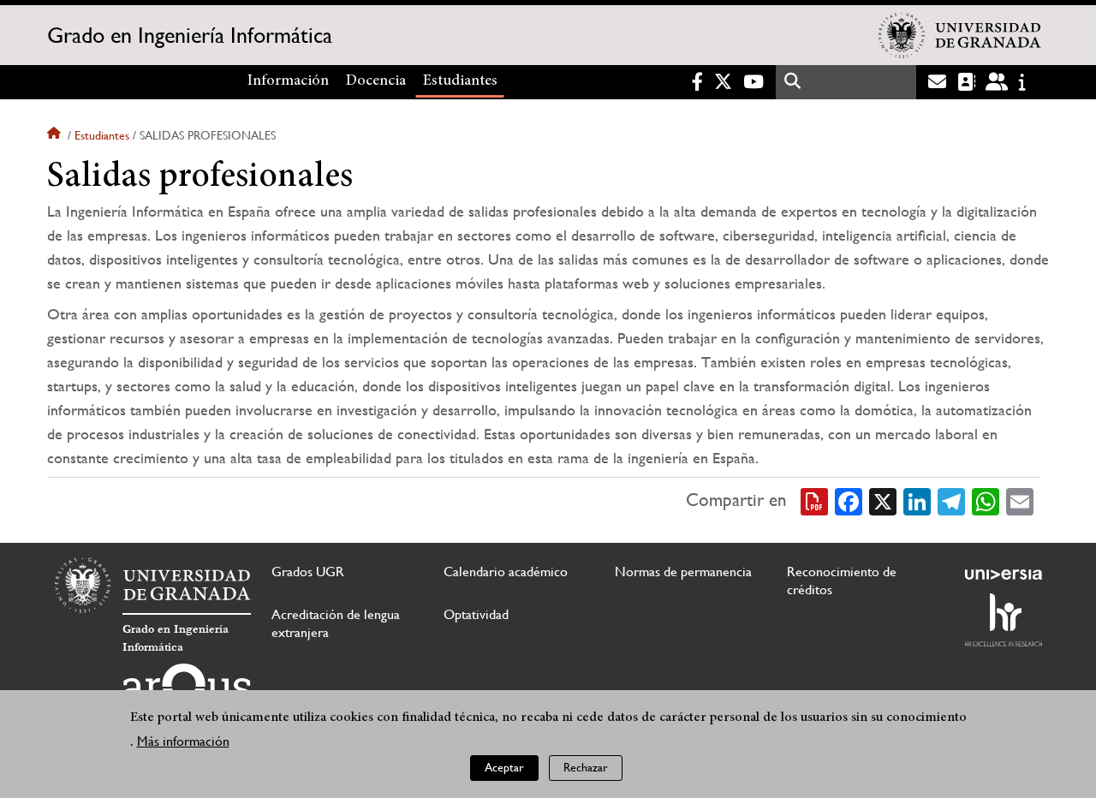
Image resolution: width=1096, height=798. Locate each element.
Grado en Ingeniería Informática (189, 35)
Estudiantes (460, 81)
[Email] (1019, 500)
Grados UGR (307, 571)
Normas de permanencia (683, 571)
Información (288, 81)
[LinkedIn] (917, 500)
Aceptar (504, 768)
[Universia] (1003, 574)
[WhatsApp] (985, 500)
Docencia (376, 81)
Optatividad (476, 614)
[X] (882, 500)
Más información (183, 742)
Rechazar (585, 768)
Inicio (55, 135)
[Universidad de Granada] (960, 35)
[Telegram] (951, 500)
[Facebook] (848, 500)
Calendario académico (506, 571)
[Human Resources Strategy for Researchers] (1003, 619)
